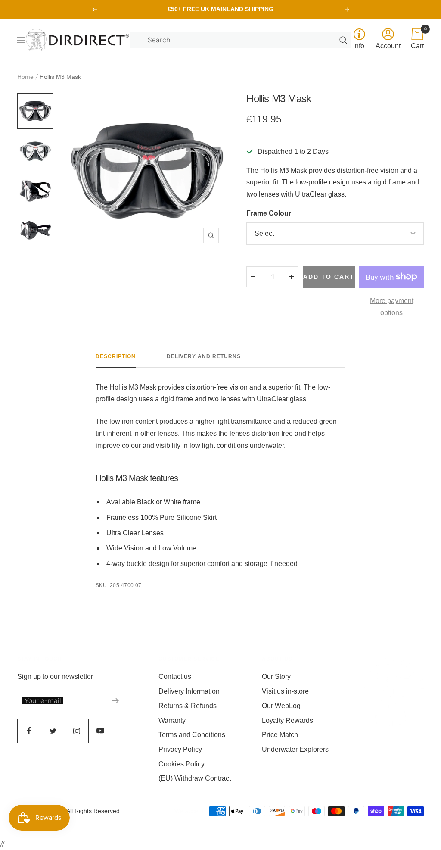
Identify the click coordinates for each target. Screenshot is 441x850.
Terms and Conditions (191, 734)
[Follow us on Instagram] (76, 731)
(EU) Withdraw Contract (194, 778)
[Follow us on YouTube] (100, 731)
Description (116, 356)
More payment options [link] (391, 306)
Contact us (174, 676)
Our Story (276, 676)
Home (25, 76)
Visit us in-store (285, 691)
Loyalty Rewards (287, 720)
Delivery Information (189, 691)
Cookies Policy (181, 764)
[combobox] (242, 40)
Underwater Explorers (295, 749)
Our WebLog (281, 705)
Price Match (280, 734)
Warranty (172, 720)
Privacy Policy (180, 749)
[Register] (115, 701)
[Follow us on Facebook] (29, 731)
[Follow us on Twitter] (53, 731)
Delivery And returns (204, 356)
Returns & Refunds (187, 705)
